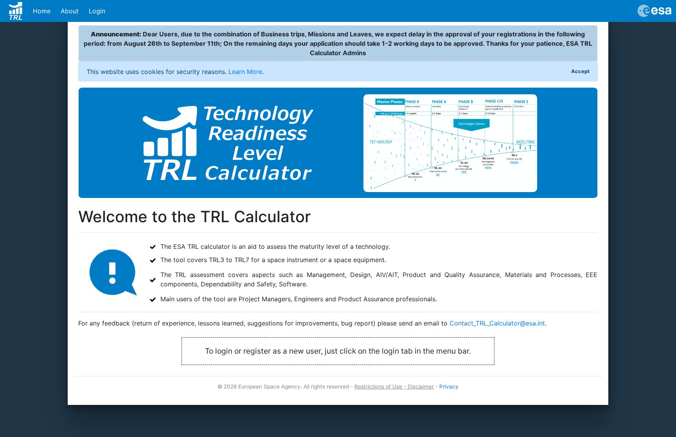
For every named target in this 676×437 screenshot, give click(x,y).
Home (41, 11)
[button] (376, 143)
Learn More (245, 72)
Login (97, 11)
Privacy (448, 386)
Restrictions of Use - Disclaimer (394, 386)
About (70, 11)
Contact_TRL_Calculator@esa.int (497, 323)
